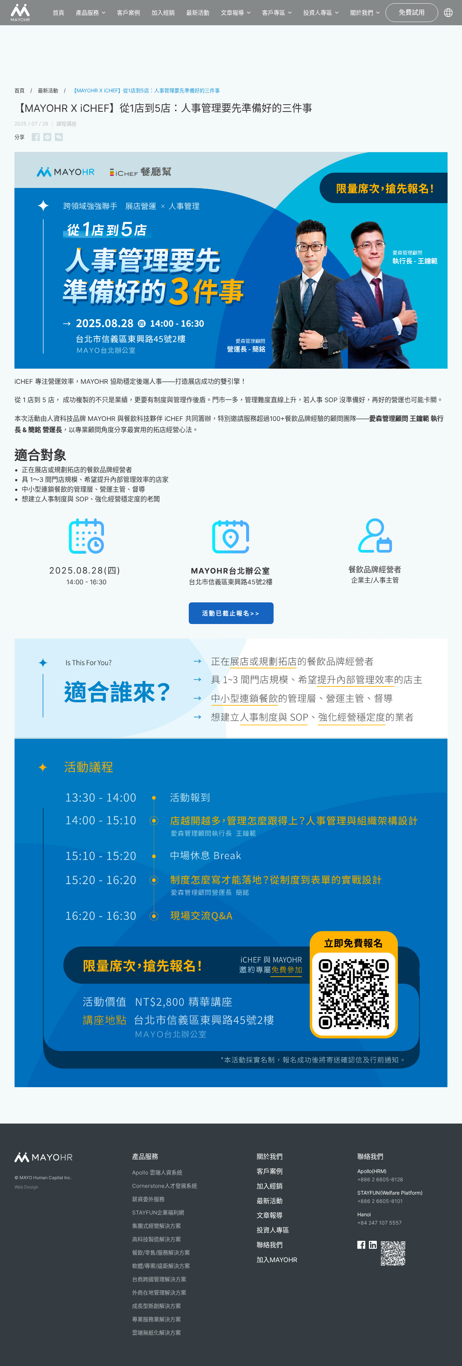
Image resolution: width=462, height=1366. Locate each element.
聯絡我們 (270, 1245)
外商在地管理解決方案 (159, 1292)
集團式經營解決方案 (156, 1225)
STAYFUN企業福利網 (158, 1212)
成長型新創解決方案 (156, 1306)
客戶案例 (128, 12)
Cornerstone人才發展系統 (164, 1185)
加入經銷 (163, 12)
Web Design (26, 1187)
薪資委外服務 (148, 1199)
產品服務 (87, 12)
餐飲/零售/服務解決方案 (161, 1252)
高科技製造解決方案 (156, 1239)
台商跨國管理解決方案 (159, 1279)
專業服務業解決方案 (156, 1319)
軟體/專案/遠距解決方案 (161, 1265)
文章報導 (232, 12)
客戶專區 (273, 12)
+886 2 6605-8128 (380, 1175)
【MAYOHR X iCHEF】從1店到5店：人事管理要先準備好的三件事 (145, 90)
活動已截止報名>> (231, 613)
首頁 (58, 12)
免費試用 (412, 12)
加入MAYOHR (277, 1260)
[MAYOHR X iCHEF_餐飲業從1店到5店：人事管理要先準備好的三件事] (231, 259)
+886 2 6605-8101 (390, 1197)
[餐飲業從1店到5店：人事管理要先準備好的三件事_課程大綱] (231, 862)
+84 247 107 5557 (379, 1218)
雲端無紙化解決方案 (156, 1332)
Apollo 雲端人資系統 (157, 1172)
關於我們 (361, 12)
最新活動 (197, 12)
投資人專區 (317, 12)
